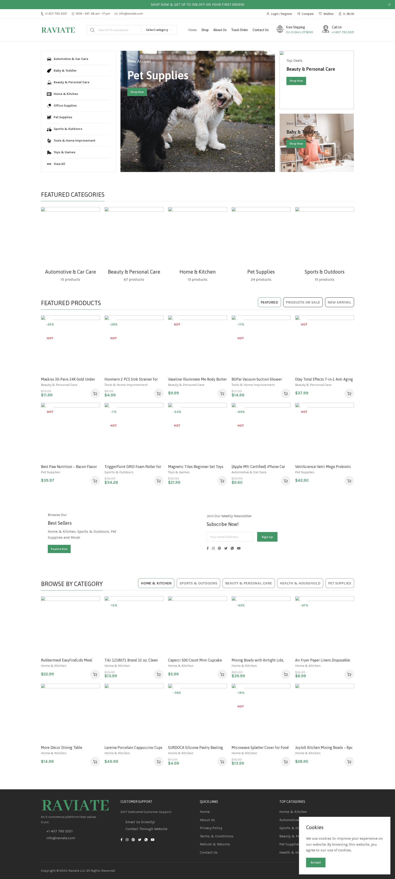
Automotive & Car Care (70, 272)
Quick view (91, 346)
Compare (91, 335)
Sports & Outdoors (324, 272)
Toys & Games (179, 472)
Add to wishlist (91, 323)
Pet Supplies (261, 272)
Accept (316, 862)
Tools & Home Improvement (126, 385)
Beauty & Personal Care (134, 272)
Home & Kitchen (197, 272)
